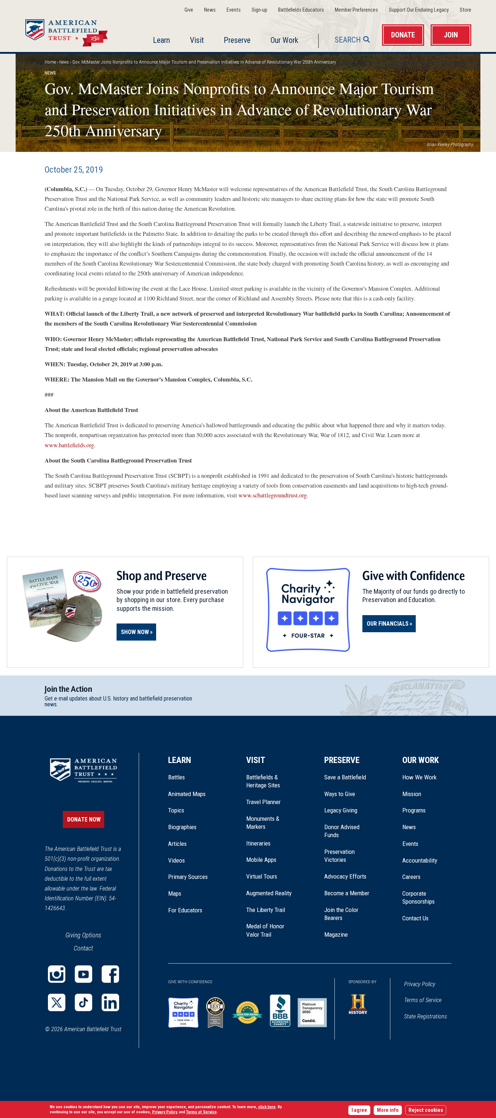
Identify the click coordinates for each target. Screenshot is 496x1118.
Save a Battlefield (345, 777)
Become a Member (346, 893)
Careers (411, 876)
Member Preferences (356, 10)
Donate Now (84, 819)
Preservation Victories (339, 855)
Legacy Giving (348, 810)
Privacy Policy (419, 984)
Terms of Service (423, 1000)
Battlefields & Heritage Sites (263, 781)
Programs (414, 810)
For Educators (185, 910)
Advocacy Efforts (345, 876)
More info (388, 1110)
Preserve (237, 40)
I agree (359, 1110)
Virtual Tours (261, 876)
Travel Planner (263, 802)
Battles (176, 777)
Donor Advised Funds (341, 831)
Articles (177, 843)
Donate (403, 35)
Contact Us (415, 918)
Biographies (182, 827)
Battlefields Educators (301, 10)
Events (234, 10)
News (210, 10)
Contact (83, 948)
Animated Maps (187, 794)
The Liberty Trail (270, 910)
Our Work (284, 40)
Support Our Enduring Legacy (419, 10)
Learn (161, 40)
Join (451, 35)
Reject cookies (425, 1110)
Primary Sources (188, 876)
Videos (176, 860)
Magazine (336, 934)
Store (465, 10)
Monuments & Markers (262, 822)
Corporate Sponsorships (418, 897)
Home (75, 30)
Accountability (419, 860)
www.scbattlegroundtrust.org (273, 495)
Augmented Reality (269, 893)
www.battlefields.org (69, 445)
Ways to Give (339, 794)
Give (188, 10)
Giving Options (83, 935)
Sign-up (259, 10)
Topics (176, 810)
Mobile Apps (261, 859)
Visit (197, 40)
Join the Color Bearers (341, 913)
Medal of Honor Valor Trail (269, 931)
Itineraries (258, 843)
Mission (411, 794)
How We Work (419, 777)
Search (348, 39)
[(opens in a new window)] (56, 974)
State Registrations (425, 1016)
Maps (174, 893)
